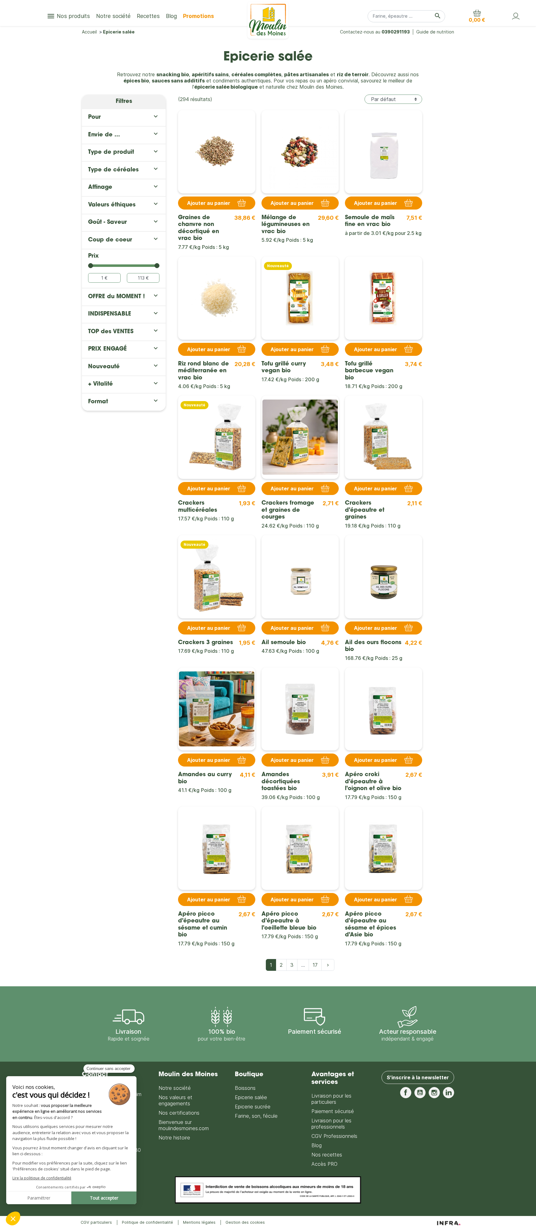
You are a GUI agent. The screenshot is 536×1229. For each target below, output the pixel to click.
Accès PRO (324, 1164)
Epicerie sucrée (252, 1106)
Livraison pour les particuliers (331, 1099)
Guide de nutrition (435, 31)
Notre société (175, 1088)
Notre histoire (174, 1137)
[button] (477, 16)
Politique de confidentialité (147, 1222)
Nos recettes (326, 1155)
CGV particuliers (96, 1222)
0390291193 (396, 31)
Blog (316, 1145)
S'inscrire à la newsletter (418, 1077)
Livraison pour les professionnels (331, 1123)
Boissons (245, 1088)
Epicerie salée (251, 1097)
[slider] (90, 265)
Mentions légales (199, 1222)
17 (315, 965)
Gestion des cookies (245, 1222)
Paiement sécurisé (332, 1111)
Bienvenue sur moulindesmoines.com (184, 1125)
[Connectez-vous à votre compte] (516, 16)
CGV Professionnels (334, 1136)
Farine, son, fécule (256, 1116)
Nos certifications (179, 1113)
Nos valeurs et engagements (175, 1100)
